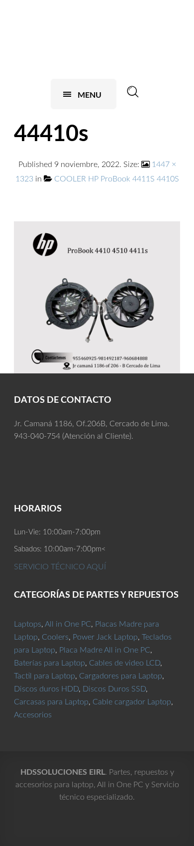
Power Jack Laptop (105, 637)
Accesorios (33, 715)
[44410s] (97, 297)
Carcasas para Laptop (51, 702)
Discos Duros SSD (114, 689)
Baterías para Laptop (49, 663)
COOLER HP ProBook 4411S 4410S (116, 179)
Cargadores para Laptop (120, 676)
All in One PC (68, 624)
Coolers (55, 637)
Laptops (27, 624)
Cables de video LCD (124, 663)
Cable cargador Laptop (132, 702)
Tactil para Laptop (44, 676)
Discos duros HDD (46, 689)
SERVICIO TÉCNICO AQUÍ (60, 567)
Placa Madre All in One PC (104, 650)
